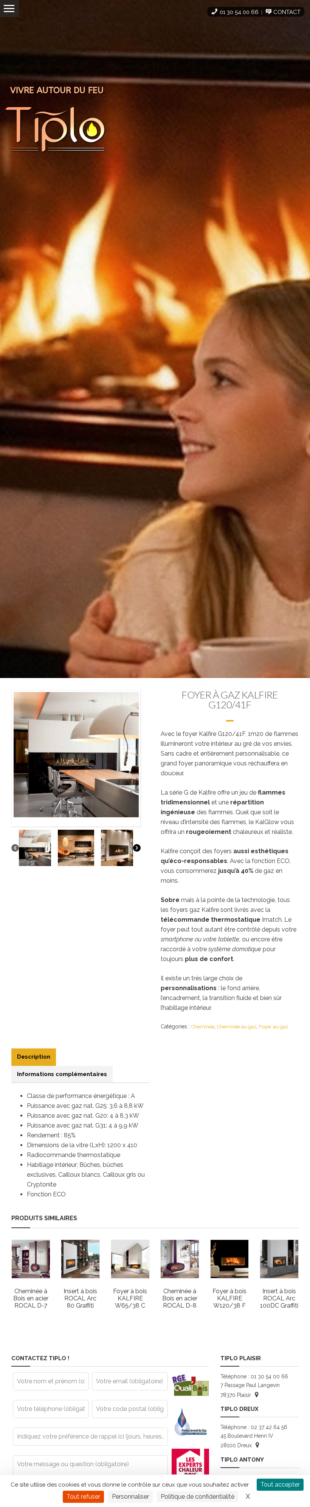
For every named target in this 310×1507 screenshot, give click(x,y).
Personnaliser (130, 1496)
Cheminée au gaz (236, 1027)
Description (33, 1056)
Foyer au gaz (273, 1027)
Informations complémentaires (62, 1074)
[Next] (137, 848)
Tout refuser (83, 1496)
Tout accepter (280, 1484)
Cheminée (202, 1027)
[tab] (33, 1056)
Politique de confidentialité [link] (197, 1496)
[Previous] (15, 848)
